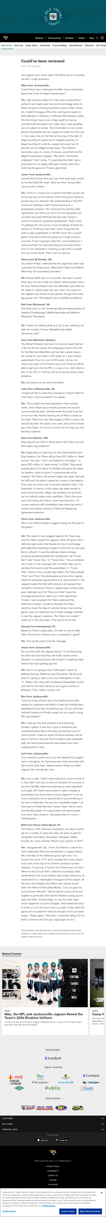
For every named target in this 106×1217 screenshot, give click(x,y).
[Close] (102, 1192)
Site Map (53, 1180)
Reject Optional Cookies (90, 1211)
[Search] (97, 38)
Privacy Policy (53, 1166)
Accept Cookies (68, 1211)
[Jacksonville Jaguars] (53, 1153)
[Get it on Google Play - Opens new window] (62, 1141)
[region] (53, 1202)
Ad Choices (53, 1184)
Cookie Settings (9, 1211)
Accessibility (53, 1171)
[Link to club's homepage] (5, 36)
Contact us (53, 1175)
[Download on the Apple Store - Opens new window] (43, 1140)
